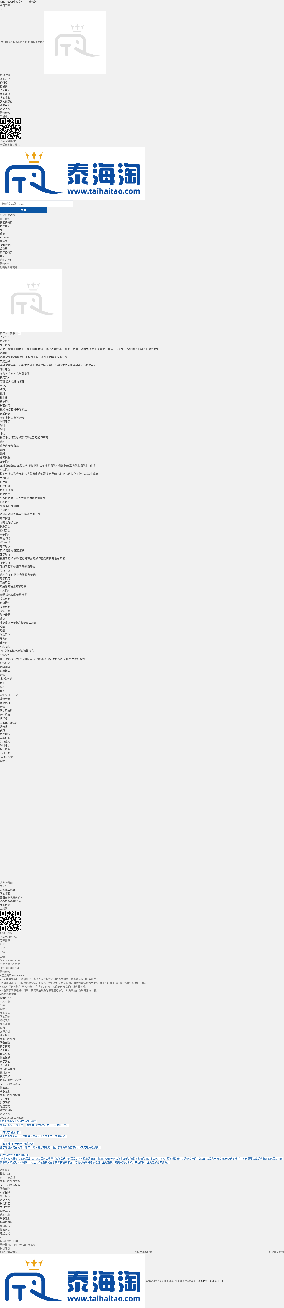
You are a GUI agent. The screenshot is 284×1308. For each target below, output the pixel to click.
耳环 (43, 659)
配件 (60, 659)
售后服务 (5, 1054)
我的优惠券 (6, 101)
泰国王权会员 (7, 1039)
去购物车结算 (7, 890)
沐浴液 (61, 473)
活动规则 (5, 1035)
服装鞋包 (5, 634)
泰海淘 (33, 1)
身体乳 (12, 473)
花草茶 (44, 437)
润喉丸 (85, 349)
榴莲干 (12, 349)
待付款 (3, 82)
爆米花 (20, 381)
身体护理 (5, 469)
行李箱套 (5, 667)
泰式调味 (5, 413)
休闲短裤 (10, 650)
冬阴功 (9, 417)
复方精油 (16, 498)
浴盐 (34, 473)
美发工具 (35, 514)
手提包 (75, 659)
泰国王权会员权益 (10, 1095)
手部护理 (5, 478)
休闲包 (3, 642)
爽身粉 (20, 473)
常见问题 (5, 109)
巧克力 (3, 385)
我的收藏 (5, 97)
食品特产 (5, 341)
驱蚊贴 (3, 586)
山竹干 (20, 349)
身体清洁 (5, 714)
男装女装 (5, 646)
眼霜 (2, 522)
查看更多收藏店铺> (10, 901)
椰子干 (136, 349)
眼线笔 (3, 566)
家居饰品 (5, 670)
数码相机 (5, 703)
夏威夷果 (153, 349)
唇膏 (2, 538)
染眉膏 (31, 566)
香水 (2, 574)
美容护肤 (5, 457)
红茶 (16, 445)
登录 (2, 75)
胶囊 (2, 627)
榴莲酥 (63, 357)
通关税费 (5, 1203)
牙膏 (2, 506)
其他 (8, 594)
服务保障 (5, 1042)
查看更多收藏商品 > (11, 897)
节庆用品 (5, 598)
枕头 (2, 683)
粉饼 (36, 465)
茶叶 (2, 441)
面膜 (2, 465)
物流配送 (5, 1057)
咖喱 (2, 417)
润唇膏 (9, 550)
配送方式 (5, 1106)
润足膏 (9, 490)
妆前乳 (92, 465)
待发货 (3, 86)
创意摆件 (5, 602)
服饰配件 (5, 655)
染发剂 (20, 514)
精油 (2, 256)
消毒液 (3, 726)
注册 (8, 75)
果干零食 (5, 749)
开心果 (20, 365)
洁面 (13, 465)
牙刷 (16, 506)
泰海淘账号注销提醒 (11, 1080)
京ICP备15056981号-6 (211, 1281)
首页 (2, 730)
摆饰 (2, 691)
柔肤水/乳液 (57, 465)
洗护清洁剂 (6, 710)
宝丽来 (3, 241)
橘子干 (144, 349)
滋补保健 (5, 614)
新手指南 (5, 1046)
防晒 (8, 465)
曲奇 (27, 357)
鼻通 (2, 594)
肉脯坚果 (5, 361)
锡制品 (3, 695)
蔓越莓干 (102, 349)
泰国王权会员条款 (10, 1084)
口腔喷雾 (16, 594)
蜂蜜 (21, 417)
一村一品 (5, 753)
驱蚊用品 (5, 582)
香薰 (95, 473)
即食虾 (9, 373)
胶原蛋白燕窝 (28, 622)
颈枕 (2, 687)
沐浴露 (28, 473)
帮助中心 (5, 1050)
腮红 (10, 558)
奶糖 (2, 381)
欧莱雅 (3, 248)
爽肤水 (76, 465)
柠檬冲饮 (5, 437)
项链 (49, 659)
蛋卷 (2, 357)
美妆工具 (5, 570)
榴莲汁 (3, 397)
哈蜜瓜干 (59, 349)
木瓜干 (42, 349)
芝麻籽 (50, 365)
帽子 (2, 659)
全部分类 (5, 337)
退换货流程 (6, 1110)
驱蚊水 (12, 586)
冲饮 (2, 433)
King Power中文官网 (12, 1)
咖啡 (2, 425)
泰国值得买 (6, 222)
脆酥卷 (15, 357)
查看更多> (5, 998)
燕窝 (2, 233)
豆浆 (37, 437)
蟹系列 (25, 373)
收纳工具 (5, 611)
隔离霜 (68, 465)
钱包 (82, 659)
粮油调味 (5, 401)
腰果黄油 (78, 365)
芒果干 (3, 349)
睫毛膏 (55, 558)
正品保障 (5, 1192)
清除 (12, 215)
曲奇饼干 (44, 357)
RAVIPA (4, 237)
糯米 (2, 409)
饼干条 (34, 357)
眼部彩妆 (5, 562)
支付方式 (5, 1207)
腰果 (2, 365)
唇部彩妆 (5, 546)
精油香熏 (5, 494)
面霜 (19, 465)
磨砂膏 (42, 473)
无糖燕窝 (16, 622)
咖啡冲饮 (5, 421)
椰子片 (50, 349)
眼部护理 (5, 518)
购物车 (3, 263)
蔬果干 (68, 349)
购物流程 (5, 1211)
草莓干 (93, 349)
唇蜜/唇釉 (19, 550)
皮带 (38, 659)
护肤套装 (5, 526)
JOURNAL (6, 245)
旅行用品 (5, 663)
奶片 (8, 381)
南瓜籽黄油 (90, 365)
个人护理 (5, 590)
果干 (2, 230)
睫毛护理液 (12, 522)
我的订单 (5, 79)
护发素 (12, 514)
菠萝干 (28, 349)
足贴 (2, 490)
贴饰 (2, 675)
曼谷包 (3, 638)
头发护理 (5, 510)
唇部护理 (5, 534)
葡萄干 (111, 349)
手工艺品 (13, 695)
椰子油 (17, 409)
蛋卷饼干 (5, 353)
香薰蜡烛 (40, 498)
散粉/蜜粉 (19, 558)
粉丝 (24, 409)
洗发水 (3, 514)
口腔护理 (5, 502)
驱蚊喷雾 (21, 586)
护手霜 (3, 482)
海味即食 (5, 369)
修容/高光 (30, 574)
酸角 (34, 349)
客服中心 (5, 105)
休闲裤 (19, 650)
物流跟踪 (5, 1087)
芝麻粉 (58, 365)
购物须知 (5, 112)
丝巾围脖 (24, 659)
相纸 (2, 707)
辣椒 (129, 349)
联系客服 (5, 1091)
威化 (21, 357)
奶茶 (21, 437)
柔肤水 (84, 465)
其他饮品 (29, 437)
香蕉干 (76, 349)
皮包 (16, 659)
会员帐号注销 (7, 1069)
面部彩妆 (5, 554)
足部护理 (5, 486)
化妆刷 (9, 574)
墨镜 (32, 659)
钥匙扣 (9, 659)
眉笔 (62, 558)
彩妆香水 (5, 542)
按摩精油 (5, 226)
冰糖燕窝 (5, 622)
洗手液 (3, 718)
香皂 (48, 473)
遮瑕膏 (28, 558)
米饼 (8, 357)
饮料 (2, 393)
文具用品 (5, 607)
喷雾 (47, 465)
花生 (32, 365)
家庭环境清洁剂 (8, 723)
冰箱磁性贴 (6, 678)
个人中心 (5, 90)
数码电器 (5, 698)
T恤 (2, 650)
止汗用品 (82, 473)
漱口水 (9, 506)
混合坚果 (41, 365)
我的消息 (5, 94)
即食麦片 (54, 357)
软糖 (13, 381)
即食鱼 (17, 373)
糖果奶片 (5, 377)
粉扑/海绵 (19, 574)
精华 (24, 465)
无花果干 (121, 349)
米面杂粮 (5, 405)
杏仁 (26, 365)
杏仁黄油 (67, 365)
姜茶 (10, 445)
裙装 (25, 650)
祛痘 (41, 465)
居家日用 (5, 578)
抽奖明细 (5, 1076)
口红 (2, 550)
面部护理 (5, 461)
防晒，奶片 (6, 260)
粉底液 (3, 558)
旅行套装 (5, 530)
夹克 (31, 650)
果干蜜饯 (5, 345)
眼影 (35, 558)
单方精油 (5, 498)
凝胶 (30, 465)
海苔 (2, 373)
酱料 (16, 417)
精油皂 (3, 473)
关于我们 (5, 1061)
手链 (54, 659)
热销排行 (5, 734)
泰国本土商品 (8, 333)
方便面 (9, 409)
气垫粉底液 (45, 558)
